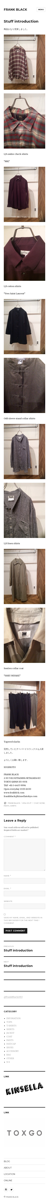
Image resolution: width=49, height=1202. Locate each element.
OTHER (10, 1058)
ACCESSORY (12, 1051)
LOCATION (9, 1174)
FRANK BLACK (15, 9)
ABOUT (8, 1168)
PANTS (6, 806)
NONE (42, 803)
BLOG (7, 1161)
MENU (41, 9)
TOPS (9, 1022)
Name (7, 876)
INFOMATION (13, 1018)
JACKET (10, 1033)
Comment (10, 836)
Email (7, 888)
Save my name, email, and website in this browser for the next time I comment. (23, 920)
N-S (8, 1062)
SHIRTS (13, 806)
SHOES (9, 1047)
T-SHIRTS (11, 1025)
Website (8, 901)
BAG (8, 1054)
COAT (36, 803)
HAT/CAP (11, 1044)
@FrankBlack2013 (13, 997)
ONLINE (8, 1180)
